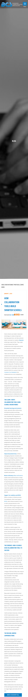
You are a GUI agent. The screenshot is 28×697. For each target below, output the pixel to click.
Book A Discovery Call (13, 695)
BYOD (5, 501)
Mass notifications (18, 475)
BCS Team (12, 315)
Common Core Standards (10, 372)
